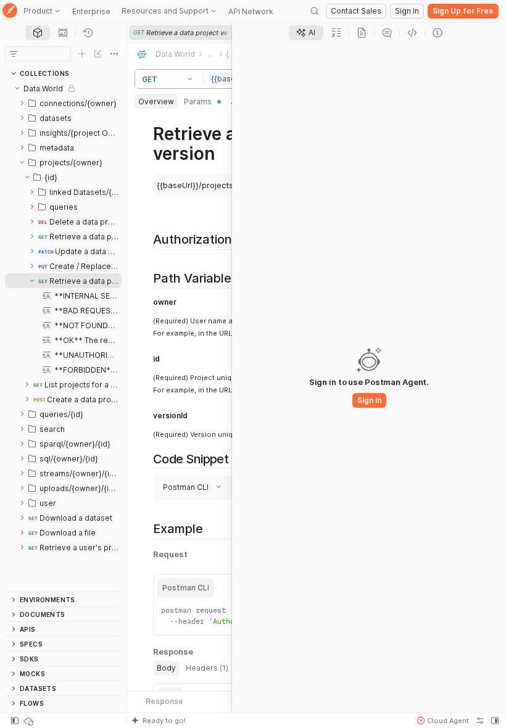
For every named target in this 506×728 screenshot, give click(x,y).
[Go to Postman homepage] (9, 11)
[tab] (37, 32)
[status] (29, 720)
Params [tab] (198, 101)
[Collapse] (17, 88)
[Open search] (314, 11)
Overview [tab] (156, 101)
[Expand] (22, 103)
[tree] (63, 336)
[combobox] (210, 487)
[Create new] (82, 53)
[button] (192, 79)
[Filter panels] (13, 54)
